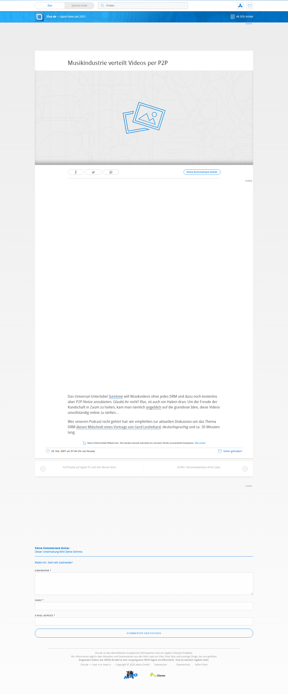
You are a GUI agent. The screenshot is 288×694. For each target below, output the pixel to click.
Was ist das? (200, 443)
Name (39, 600)
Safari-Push (201, 664)
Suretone (116, 396)
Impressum (160, 664)
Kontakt (250, 5)
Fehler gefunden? (232, 451)
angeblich (153, 407)
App (240, 5)
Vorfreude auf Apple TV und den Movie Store (89, 467)
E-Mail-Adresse (45, 615)
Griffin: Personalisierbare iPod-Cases (198, 467)
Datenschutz (183, 664)
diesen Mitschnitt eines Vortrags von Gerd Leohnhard (118, 427)
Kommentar (43, 570)
